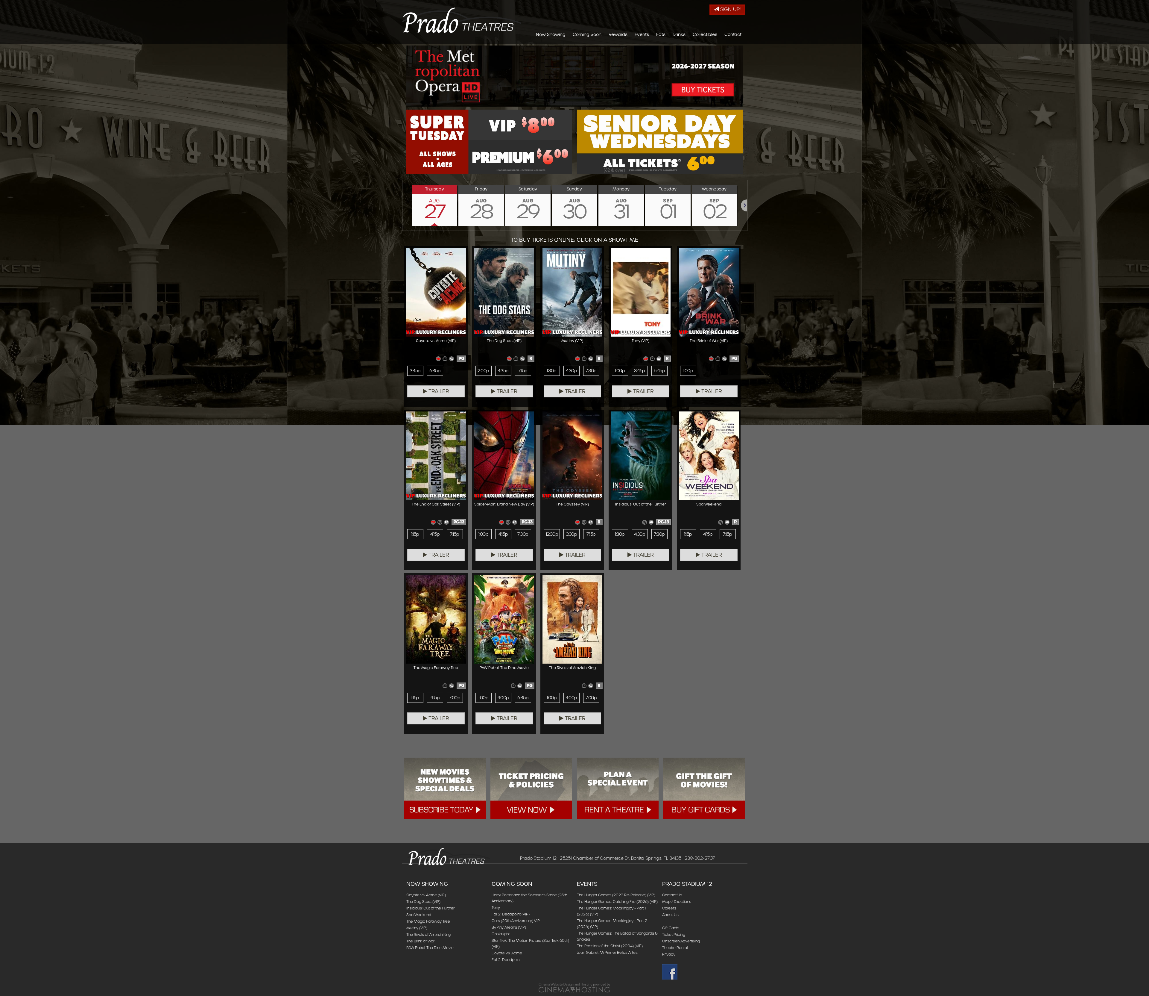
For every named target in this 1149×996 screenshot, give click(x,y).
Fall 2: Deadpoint (506, 959)
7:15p (522, 371)
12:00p (552, 534)
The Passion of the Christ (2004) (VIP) (610, 945)
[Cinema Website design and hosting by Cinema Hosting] (574, 987)
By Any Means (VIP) (509, 927)
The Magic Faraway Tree (428, 921)
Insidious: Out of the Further (430, 908)
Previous (402, 205)
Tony (496, 907)
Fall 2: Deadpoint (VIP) (511, 914)
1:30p (551, 371)
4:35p (503, 371)
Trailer (438, 391)
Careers (669, 908)
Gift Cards (670, 927)
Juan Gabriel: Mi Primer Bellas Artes (607, 952)
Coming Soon (587, 34)
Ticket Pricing (673, 934)
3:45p (415, 371)
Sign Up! (730, 9)
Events (642, 34)
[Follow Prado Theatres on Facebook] (702, 972)
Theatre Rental (675, 947)
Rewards (618, 34)
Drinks (679, 34)
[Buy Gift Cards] (704, 788)
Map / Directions (676, 901)
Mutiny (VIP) (416, 927)
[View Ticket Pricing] (531, 788)
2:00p (483, 371)
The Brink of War (420, 941)
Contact (732, 34)
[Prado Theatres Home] (462, 20)
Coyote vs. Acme (507, 953)
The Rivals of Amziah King (428, 934)
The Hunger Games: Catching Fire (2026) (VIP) (617, 901)
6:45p (434, 371)
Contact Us (672, 894)
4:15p (435, 534)
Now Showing (551, 34)
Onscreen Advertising (681, 941)
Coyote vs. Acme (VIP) (426, 894)
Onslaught (501, 933)
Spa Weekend (418, 914)
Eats (660, 34)
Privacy (668, 954)
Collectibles (705, 34)
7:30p (591, 371)
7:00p (454, 698)
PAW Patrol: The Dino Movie (430, 947)
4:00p (503, 698)
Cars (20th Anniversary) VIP (516, 920)
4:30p (571, 371)
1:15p (415, 534)
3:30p (571, 534)
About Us (670, 914)
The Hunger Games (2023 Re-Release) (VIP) (616, 894)
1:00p (620, 371)
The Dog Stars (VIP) (423, 901)
